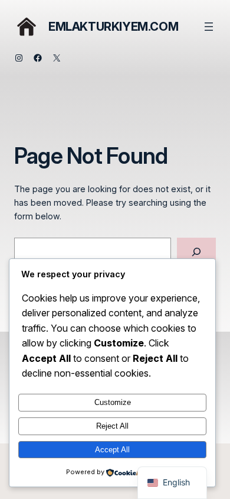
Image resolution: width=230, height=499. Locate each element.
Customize (112, 402)
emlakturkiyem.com (113, 27)
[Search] (196, 251)
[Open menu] (209, 27)
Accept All (112, 449)
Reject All (112, 426)
